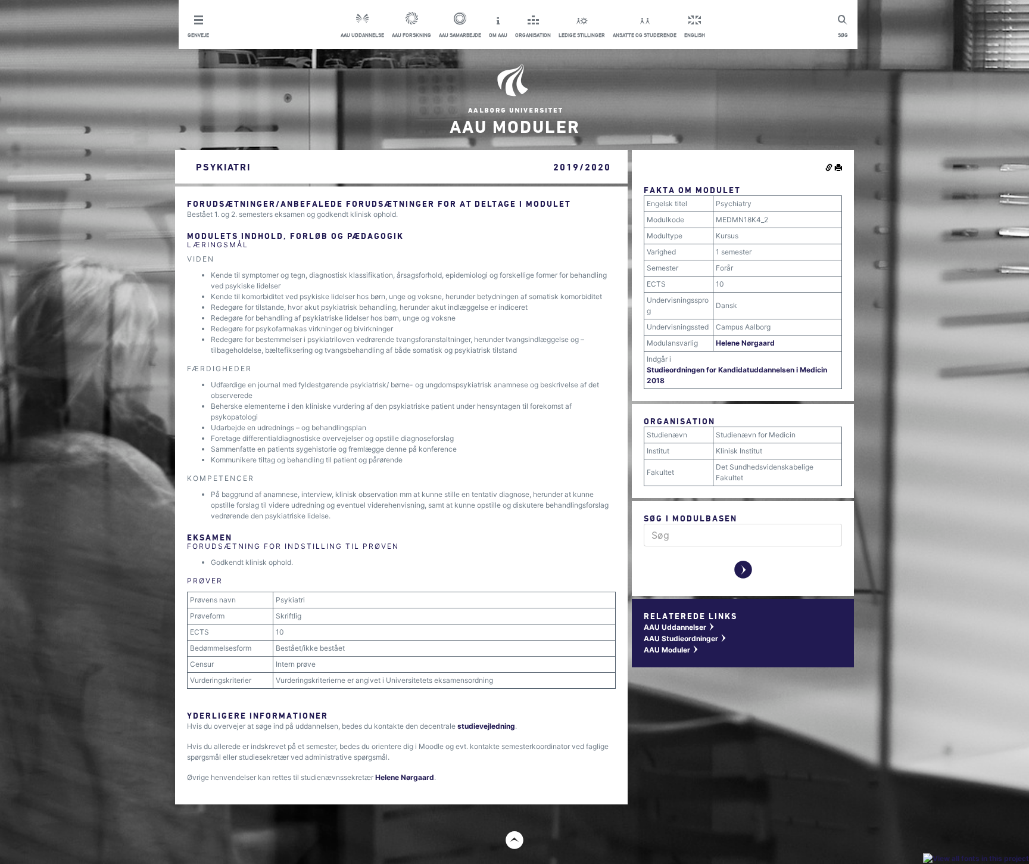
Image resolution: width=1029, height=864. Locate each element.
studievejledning (486, 726)
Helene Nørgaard (404, 777)
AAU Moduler (671, 649)
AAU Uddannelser (679, 627)
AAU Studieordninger (685, 638)
